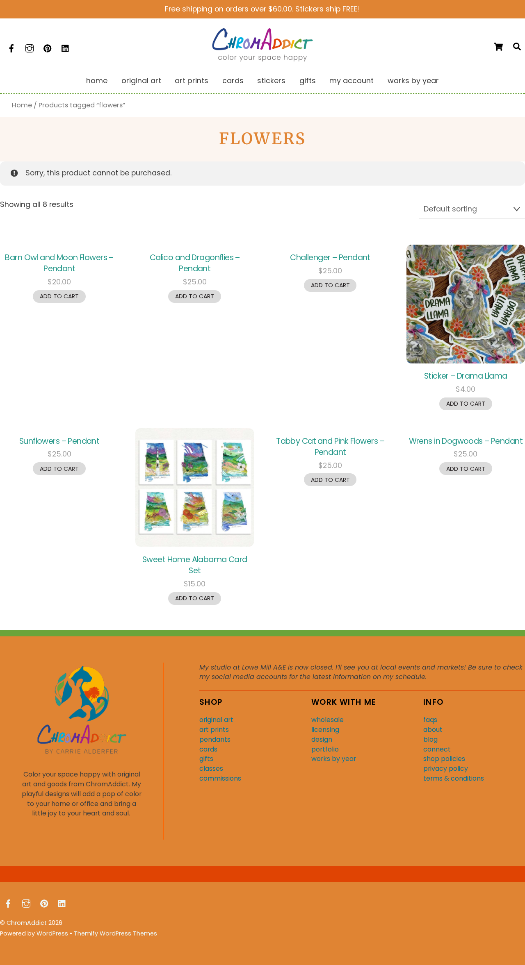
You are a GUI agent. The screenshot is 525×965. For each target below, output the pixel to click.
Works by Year (413, 80)
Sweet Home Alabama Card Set (194, 565)
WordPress (52, 933)
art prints (214, 729)
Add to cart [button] (59, 296)
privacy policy (445, 768)
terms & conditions (453, 778)
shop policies (444, 758)
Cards (233, 80)
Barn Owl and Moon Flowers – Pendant (59, 263)
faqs (430, 719)
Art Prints (191, 80)
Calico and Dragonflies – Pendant (195, 263)
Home (96, 80)
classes (211, 768)
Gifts (307, 80)
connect (437, 749)
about (433, 729)
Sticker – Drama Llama (465, 375)
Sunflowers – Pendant (59, 441)
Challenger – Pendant (330, 257)
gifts (206, 758)
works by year (333, 758)
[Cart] (498, 47)
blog (430, 739)
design (321, 739)
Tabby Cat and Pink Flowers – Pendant (330, 447)
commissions (220, 778)
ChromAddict (27, 923)
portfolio (325, 749)
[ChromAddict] (262, 58)
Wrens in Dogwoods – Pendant (466, 441)
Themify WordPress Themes (115, 933)
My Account (351, 80)
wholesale (327, 719)
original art (216, 719)
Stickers (271, 80)
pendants (215, 739)
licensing (325, 729)
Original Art (141, 80)
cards (208, 749)
